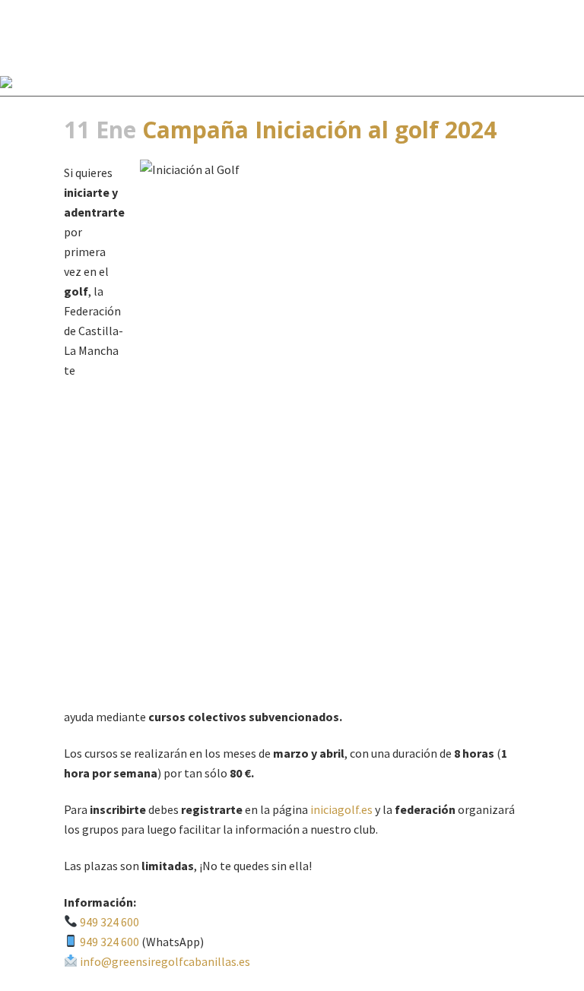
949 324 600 (109, 921)
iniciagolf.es (341, 809)
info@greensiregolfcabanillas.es (165, 961)
